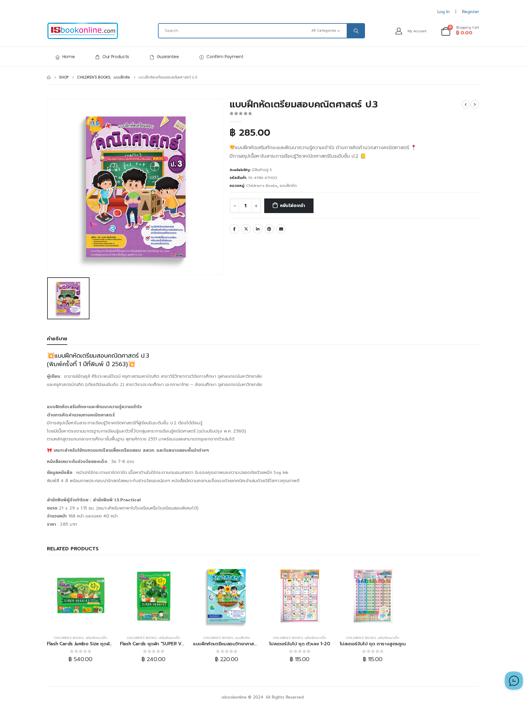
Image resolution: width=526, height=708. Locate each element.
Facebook (234, 229)
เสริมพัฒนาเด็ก (96, 638)
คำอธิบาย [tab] (57, 338)
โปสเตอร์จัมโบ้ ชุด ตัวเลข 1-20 (299, 643)
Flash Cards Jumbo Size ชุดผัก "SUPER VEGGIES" (99, 643)
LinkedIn (258, 229)
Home (68, 57)
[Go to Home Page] (49, 77)
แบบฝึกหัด (288, 185)
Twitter (246, 229)
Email (281, 229)
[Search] (355, 31)
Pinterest (269, 229)
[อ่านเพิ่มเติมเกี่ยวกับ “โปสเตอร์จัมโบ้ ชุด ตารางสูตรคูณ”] (372, 596)
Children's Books (261, 185)
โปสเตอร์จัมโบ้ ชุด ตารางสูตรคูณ (373, 643)
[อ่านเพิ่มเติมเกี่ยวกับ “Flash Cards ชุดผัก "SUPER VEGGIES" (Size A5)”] (153, 596)
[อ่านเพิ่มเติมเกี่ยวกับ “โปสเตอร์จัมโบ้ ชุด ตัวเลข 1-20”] (299, 596)
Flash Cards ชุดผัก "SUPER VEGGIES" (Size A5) (170, 643)
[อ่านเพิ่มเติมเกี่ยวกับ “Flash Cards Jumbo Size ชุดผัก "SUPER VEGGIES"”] (80, 596)
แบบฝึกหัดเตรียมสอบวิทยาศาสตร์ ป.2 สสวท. (237, 643)
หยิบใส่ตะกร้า (292, 205)
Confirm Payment (224, 57)
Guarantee (168, 57)
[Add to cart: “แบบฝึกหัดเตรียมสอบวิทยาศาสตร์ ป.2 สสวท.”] (226, 596)
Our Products (115, 57)
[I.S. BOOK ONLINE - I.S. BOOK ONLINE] (82, 31)
